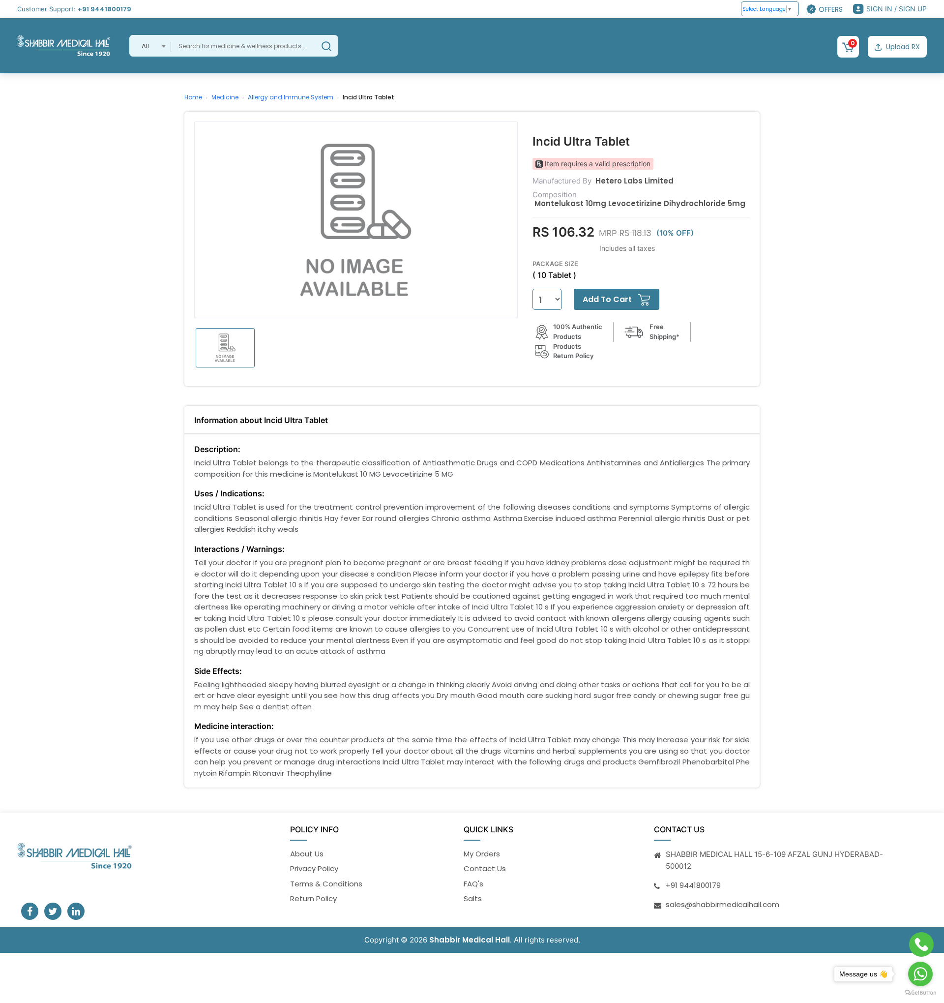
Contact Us (485, 868)
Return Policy (313, 898)
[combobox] (150, 46)
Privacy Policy (314, 868)
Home (193, 97)
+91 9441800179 (104, 9)
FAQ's (473, 884)
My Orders (482, 854)
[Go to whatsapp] (920, 974)
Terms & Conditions (326, 884)
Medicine (224, 97)
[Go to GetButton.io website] (920, 993)
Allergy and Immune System (290, 97)
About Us (307, 854)
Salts (473, 898)
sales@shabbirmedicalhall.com (722, 904)
